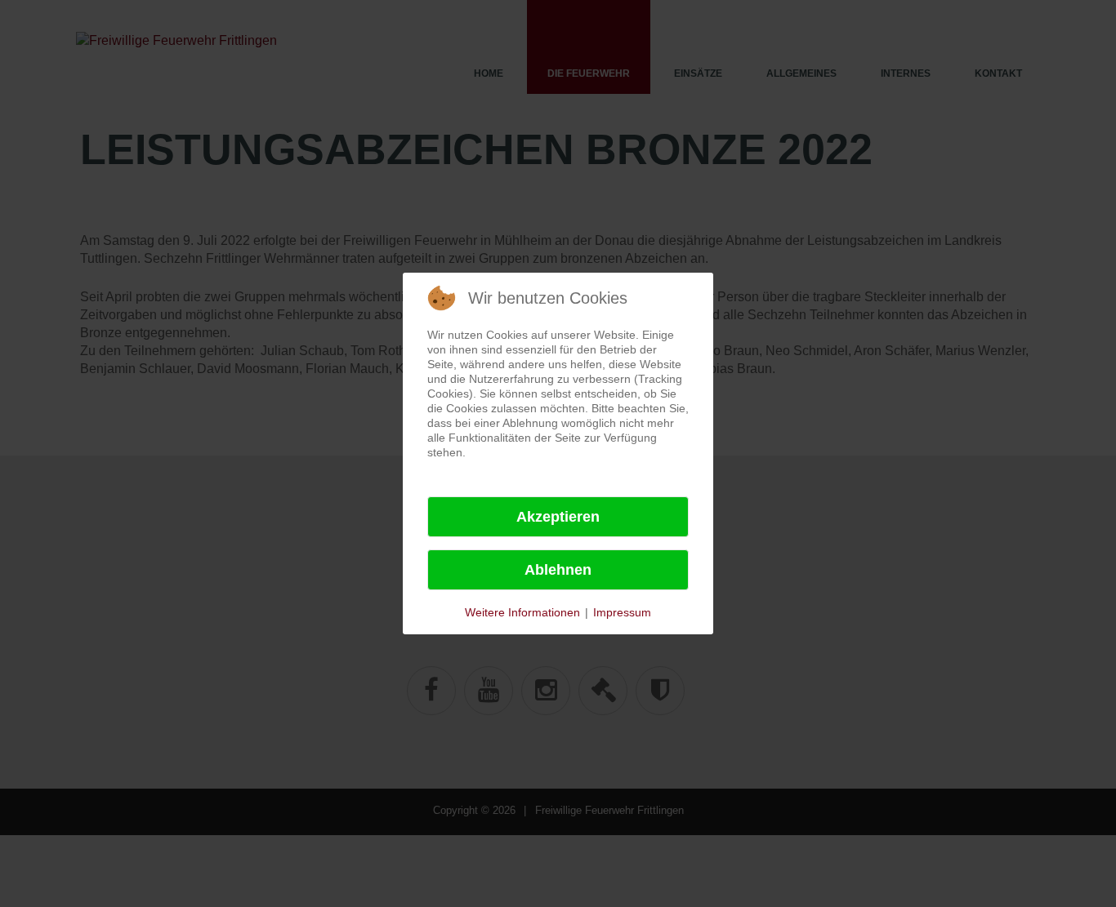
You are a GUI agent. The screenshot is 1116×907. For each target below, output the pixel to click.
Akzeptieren (558, 517)
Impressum (622, 612)
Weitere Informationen (522, 612)
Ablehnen (558, 570)
